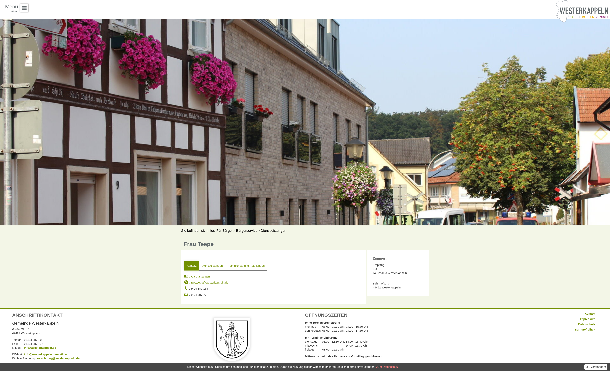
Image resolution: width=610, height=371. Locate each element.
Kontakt (192, 265)
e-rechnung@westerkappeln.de (58, 358)
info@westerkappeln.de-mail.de (45, 354)
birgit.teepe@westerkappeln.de (208, 282)
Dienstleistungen (212, 265)
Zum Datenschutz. (387, 366)
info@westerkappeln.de (40, 347)
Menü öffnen (24, 8)
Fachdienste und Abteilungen (246, 265)
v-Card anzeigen (199, 276)
